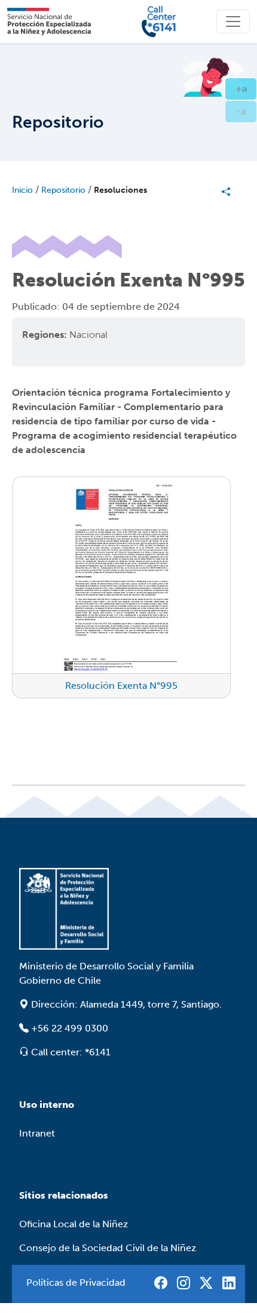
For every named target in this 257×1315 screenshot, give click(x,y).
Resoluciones (120, 190)
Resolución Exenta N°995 (121, 685)
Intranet (37, 1133)
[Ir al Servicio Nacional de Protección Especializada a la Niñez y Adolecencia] (128, 909)
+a (246, 88)
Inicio (22, 190)
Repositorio (63, 190)
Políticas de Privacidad (76, 1282)
